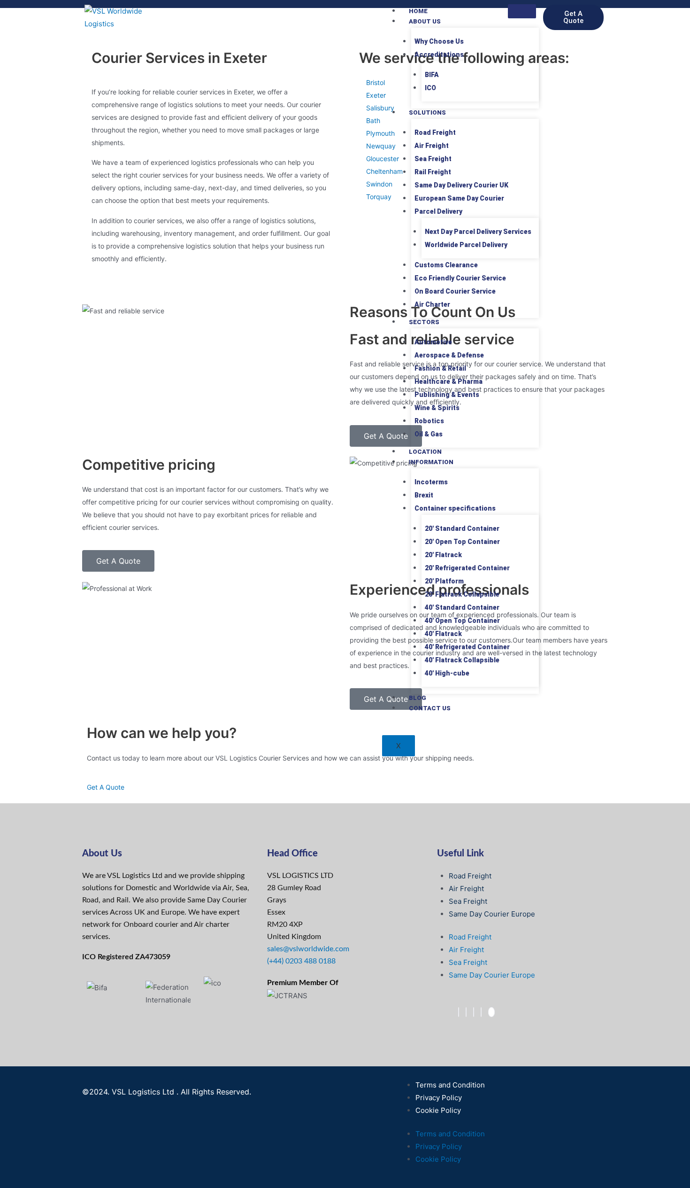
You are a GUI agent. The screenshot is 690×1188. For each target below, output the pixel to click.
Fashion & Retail (440, 368)
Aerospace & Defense (449, 355)
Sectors (424, 322)
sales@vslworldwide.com (308, 949)
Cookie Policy (438, 1110)
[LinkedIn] (473, 1012)
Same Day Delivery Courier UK (461, 185)
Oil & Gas (428, 434)
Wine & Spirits (437, 408)
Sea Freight (433, 159)
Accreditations (439, 54)
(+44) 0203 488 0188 (301, 961)
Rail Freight (432, 172)
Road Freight (435, 132)
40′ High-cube (447, 673)
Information (431, 462)
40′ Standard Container (462, 607)
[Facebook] (458, 1012)
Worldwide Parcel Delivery (466, 244)
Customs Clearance (446, 265)
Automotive (433, 342)
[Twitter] (466, 1012)
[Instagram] (481, 1012)
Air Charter (432, 304)
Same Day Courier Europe (492, 913)
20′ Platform (444, 581)
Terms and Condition (450, 1084)
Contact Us (430, 708)
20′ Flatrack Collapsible (462, 594)
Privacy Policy (438, 1097)
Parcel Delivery (438, 211)
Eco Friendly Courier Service (460, 278)
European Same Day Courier (459, 198)
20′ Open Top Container (462, 541)
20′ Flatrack (443, 555)
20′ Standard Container (462, 528)
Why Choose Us (439, 41)
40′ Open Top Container (462, 620)
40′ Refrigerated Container (467, 647)
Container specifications (455, 508)
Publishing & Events (446, 394)
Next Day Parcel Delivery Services (478, 231)
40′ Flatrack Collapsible (462, 660)
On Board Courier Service (455, 291)
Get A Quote (105, 787)
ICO (430, 88)
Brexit (423, 495)
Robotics (429, 421)
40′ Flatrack (443, 633)
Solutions (427, 112)
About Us (425, 21)
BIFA (432, 74)
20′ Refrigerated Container (467, 568)
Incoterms (431, 482)
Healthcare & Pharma (448, 381)
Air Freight (431, 145)
